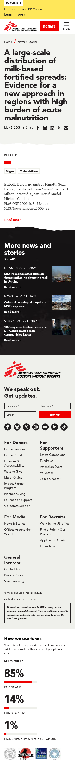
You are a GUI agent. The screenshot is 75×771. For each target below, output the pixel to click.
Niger (10, 171)
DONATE (49, 26)
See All (9, 259)
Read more (12, 220)
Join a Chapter (50, 479)
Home (8, 42)
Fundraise (46, 461)
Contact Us (12, 569)
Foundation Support (18, 500)
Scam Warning (14, 581)
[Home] (21, 26)
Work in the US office (54, 524)
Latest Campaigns (52, 455)
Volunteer (46, 473)
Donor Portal (13, 455)
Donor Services (14, 449)
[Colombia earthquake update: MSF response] (37, 304)
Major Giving (13, 477)
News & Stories (28, 42)
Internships (47, 546)
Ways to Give (13, 471)
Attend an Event (51, 467)
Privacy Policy (13, 575)
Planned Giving (14, 494)
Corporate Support (17, 506)
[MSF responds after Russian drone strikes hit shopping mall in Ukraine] (37, 277)
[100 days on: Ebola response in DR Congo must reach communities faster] (37, 330)
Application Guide (53, 540)
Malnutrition (29, 171)
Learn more (13, 14)
